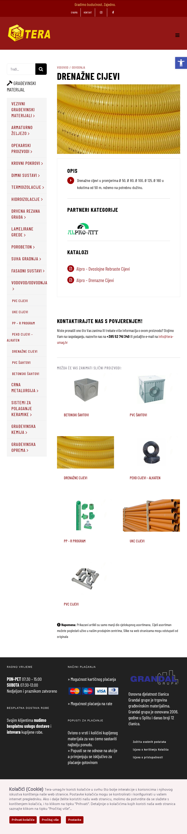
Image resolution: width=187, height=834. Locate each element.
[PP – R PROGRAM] (85, 515)
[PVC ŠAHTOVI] (151, 389)
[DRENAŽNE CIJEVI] (85, 452)
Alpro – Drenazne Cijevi (95, 280)
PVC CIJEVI (86, 572)
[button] (181, 63)
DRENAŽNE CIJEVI (86, 446)
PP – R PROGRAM (86, 509)
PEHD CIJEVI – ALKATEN (151, 443)
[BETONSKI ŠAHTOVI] (85, 389)
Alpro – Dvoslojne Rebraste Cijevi (103, 269)
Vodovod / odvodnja (71, 67)
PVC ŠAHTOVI (151, 383)
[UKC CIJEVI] (151, 515)
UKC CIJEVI (151, 509)
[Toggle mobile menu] (177, 35)
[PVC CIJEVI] (85, 578)
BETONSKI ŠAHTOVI (86, 383)
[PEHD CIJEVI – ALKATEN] (151, 452)
